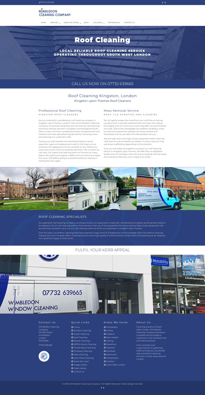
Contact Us (79, 371)
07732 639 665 (47, 2)
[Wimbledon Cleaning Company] (55, 12)
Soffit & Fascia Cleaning (85, 344)
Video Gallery (80, 368)
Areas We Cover (81, 361)
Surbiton (110, 361)
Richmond (111, 354)
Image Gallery (80, 365)
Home (77, 327)
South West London (115, 365)
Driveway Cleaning (83, 351)
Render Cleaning (82, 341)
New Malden (112, 337)
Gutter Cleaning (81, 334)
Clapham (110, 348)
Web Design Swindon (132, 384)
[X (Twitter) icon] (165, 2)
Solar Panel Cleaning (84, 358)
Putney (109, 330)
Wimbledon (112, 327)
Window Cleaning (82, 330)
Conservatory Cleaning (85, 348)
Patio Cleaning (81, 354)
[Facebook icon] (162, 2)
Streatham (111, 344)
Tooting (109, 341)
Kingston (110, 334)
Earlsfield (110, 351)
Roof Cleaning (80, 337)
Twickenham (112, 358)
